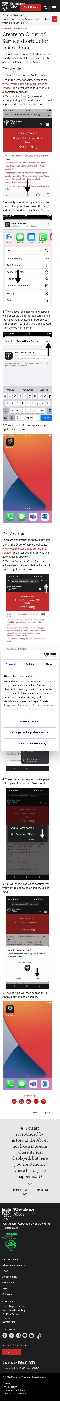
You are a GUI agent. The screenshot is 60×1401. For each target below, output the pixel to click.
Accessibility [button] (10, 1276)
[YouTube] (25, 1335)
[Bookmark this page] (36, 1101)
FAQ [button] (5, 1270)
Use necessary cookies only (30, 743)
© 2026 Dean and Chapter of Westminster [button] (25, 1377)
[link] (27, 1362)
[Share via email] (43, 1101)
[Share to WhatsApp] (28, 1101)
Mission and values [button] (13, 1264)
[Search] (47, 8)
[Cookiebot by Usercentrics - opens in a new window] (42, 655)
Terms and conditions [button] (14, 1390)
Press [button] (5, 1288)
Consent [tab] (11, 664)
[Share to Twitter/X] (21, 1101)
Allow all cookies (30, 721)
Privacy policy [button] (10, 1387)
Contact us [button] (8, 1282)
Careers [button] (7, 1294)
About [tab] (49, 664)
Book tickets (31, 7)
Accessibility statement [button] (14, 1393)
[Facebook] (5, 1335)
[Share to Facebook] (14, 1101)
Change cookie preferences (28, 732)
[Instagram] (18, 1335)
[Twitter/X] (11, 1335)
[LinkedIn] (31, 1335)
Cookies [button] (7, 1383)
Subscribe (12, 1352)
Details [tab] (30, 664)
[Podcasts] (38, 1336)
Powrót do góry (41, 1112)
